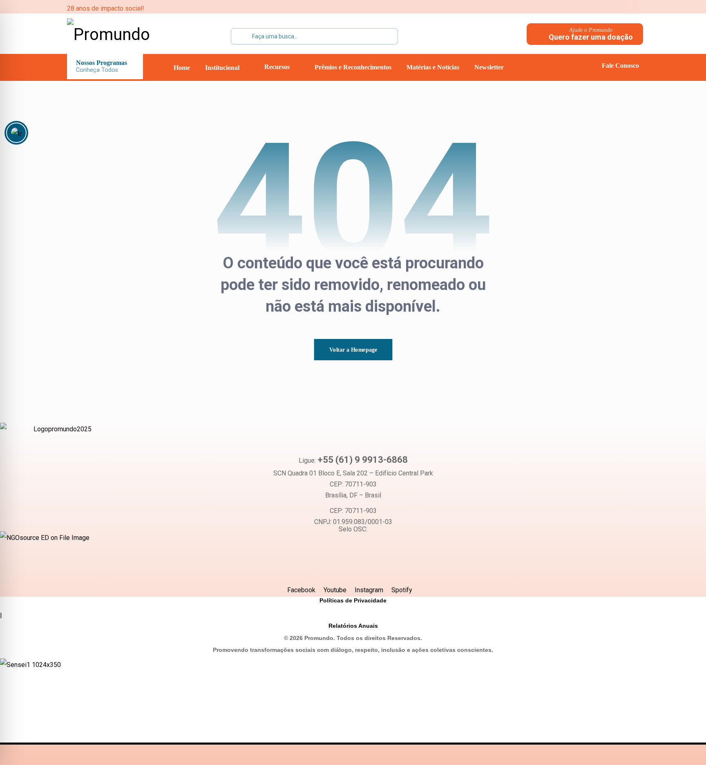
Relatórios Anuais (353, 625)
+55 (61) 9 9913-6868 (362, 460)
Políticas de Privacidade (353, 600)
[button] (567, 8)
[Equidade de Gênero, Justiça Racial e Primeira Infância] (118, 34)
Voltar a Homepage (353, 349)
